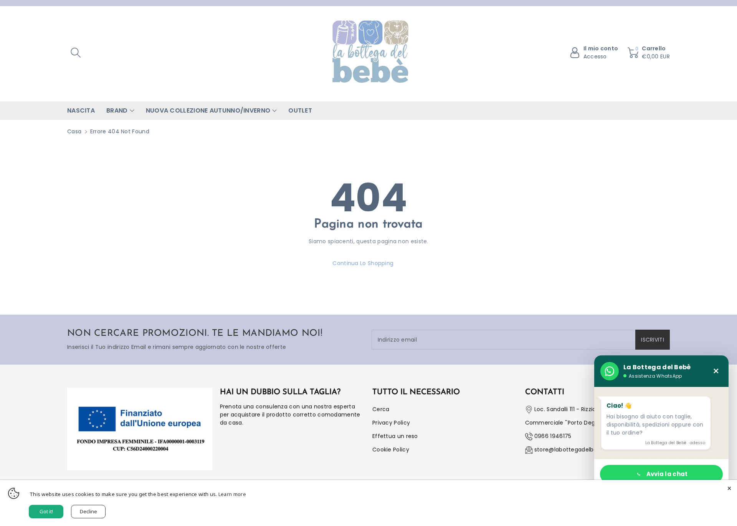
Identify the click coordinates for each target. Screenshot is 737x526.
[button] (75, 52)
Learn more (232, 494)
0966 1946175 (553, 436)
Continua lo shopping (362, 263)
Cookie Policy (390, 449)
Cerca (381, 409)
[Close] (729, 487)
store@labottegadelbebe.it (572, 449)
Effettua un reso (395, 436)
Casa (74, 131)
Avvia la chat (667, 474)
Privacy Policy (391, 422)
